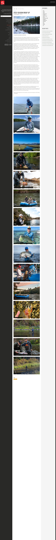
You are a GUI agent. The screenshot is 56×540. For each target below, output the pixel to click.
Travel (10, 33)
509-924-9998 (8, 21)
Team (10, 36)
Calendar (9, 32)
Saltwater (44, 19)
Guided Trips (9, 27)
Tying (43, 23)
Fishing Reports (8, 30)
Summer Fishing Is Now (45, 35)
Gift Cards (9, 42)
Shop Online (9, 25)
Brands (10, 26)
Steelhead (44, 21)
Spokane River (45, 20)
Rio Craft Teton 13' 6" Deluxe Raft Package (47, 43)
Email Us (9, 23)
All (43, 25)
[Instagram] (9, 45)
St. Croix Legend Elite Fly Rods (46, 32)
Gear (43, 10)
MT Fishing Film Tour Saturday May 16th (47, 40)
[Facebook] (5, 45)
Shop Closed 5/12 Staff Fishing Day (47, 42)
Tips (43, 22)
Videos (10, 37)
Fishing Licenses (8, 40)
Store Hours (9, 20)
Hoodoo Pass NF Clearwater (46, 37)
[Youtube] (10, 45)
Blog (10, 31)
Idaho (44, 12)
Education (10, 28)
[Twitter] (7, 45)
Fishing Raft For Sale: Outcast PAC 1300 (47, 45)
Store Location (8, 19)
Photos (10, 38)
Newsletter (9, 39)
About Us (9, 34)
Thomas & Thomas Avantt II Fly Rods (47, 34)
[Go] (10, 16)
